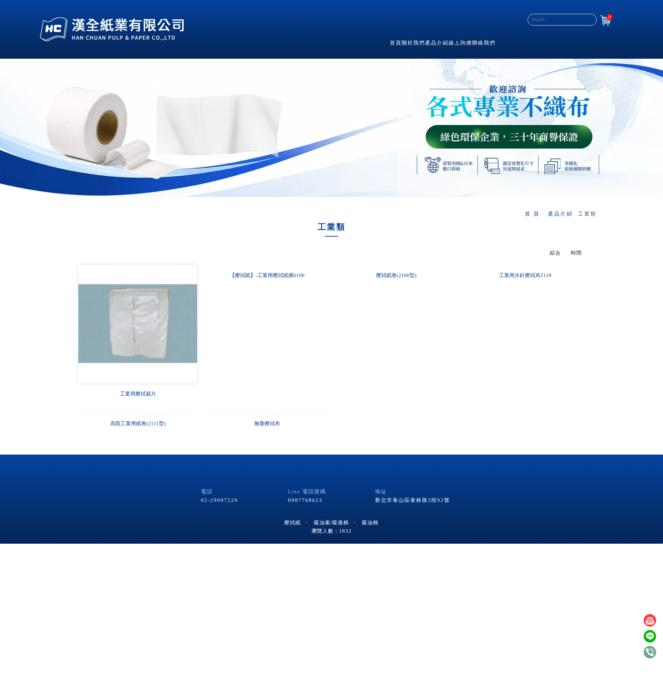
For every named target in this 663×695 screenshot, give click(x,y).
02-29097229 (219, 500)
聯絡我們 (484, 43)
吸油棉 (370, 522)
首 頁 (532, 214)
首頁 (396, 43)
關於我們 (413, 43)
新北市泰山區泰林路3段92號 (412, 500)
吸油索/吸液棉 (331, 522)
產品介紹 (437, 43)
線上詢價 (460, 43)
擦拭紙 (292, 522)
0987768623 (305, 500)
